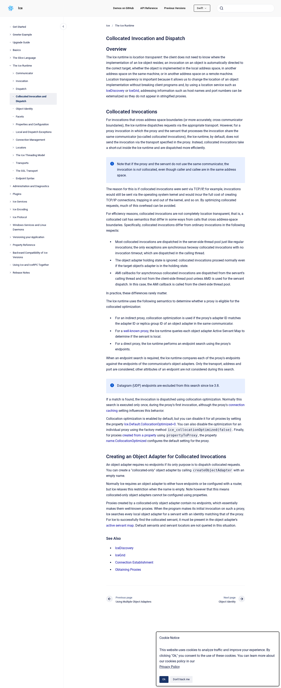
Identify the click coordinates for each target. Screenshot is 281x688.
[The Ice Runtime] (10, 65)
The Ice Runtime (22, 65)
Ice (20, 8)
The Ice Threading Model (30, 155)
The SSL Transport (27, 170)
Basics (17, 50)
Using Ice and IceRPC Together (31, 264)
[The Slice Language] (10, 57)
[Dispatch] (13, 88)
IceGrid (134, 91)
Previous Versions (175, 8)
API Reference (149, 8)
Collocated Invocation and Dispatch (31, 98)
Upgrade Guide (21, 42)
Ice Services (20, 201)
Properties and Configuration (32, 124)
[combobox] (245, 8)
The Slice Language (24, 57)
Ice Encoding (20, 209)
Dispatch (21, 88)
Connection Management (30, 139)
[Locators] (13, 147)
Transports (22, 163)
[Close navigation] (63, 26)
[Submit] (221, 8)
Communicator (24, 73)
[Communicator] (13, 73)
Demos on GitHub (123, 8)
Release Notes (21, 272)
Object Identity (24, 108)
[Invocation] (13, 81)
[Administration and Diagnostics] (10, 186)
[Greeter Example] (10, 34)
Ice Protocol (20, 217)
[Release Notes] (10, 272)
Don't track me (181, 679)
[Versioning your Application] (10, 237)
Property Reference (24, 244)
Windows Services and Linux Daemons (29, 227)
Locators (21, 147)
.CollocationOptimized (126, 441)
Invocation (22, 81)
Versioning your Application (28, 237)
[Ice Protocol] (10, 217)
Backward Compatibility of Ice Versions (30, 255)
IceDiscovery (115, 91)
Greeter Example (22, 34)
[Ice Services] (10, 201)
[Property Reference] (10, 244)
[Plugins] (10, 194)
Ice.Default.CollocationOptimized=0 (150, 424)
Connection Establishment (134, 562)
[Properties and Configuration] (13, 124)
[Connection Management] (13, 139)
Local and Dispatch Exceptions (34, 131)
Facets (20, 116)
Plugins (17, 193)
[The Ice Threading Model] (13, 155)
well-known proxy (135, 331)
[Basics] (10, 50)
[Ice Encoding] (10, 209)
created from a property (139, 435)
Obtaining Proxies (128, 570)
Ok (164, 679)
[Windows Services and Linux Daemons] (10, 225)
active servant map (120, 525)
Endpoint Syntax (25, 178)
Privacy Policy (169, 667)
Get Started (19, 26)
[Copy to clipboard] (104, 48)
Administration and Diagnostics (31, 186)
